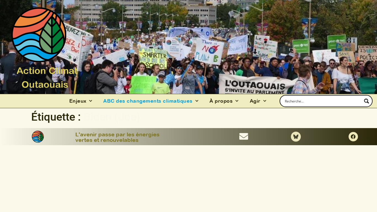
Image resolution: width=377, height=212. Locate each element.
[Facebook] (353, 136)
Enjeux (77, 101)
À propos (221, 101)
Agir (255, 101)
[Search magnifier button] (366, 101)
